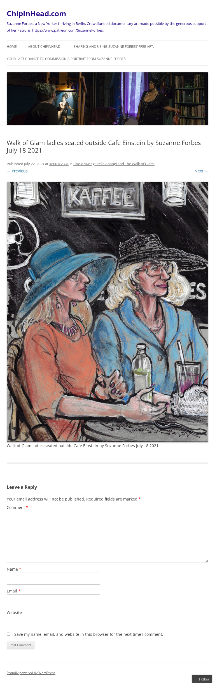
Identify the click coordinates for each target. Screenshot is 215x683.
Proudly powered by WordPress (31, 672)
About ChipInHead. (44, 46)
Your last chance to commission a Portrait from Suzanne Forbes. (67, 58)
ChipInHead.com (36, 13)
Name (14, 569)
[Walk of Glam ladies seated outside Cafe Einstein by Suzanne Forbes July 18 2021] (107, 312)
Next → (201, 171)
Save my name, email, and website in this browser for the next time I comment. (88, 634)
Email (13, 591)
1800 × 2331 (59, 163)
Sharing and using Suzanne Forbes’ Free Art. (114, 46)
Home (12, 46)
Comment (17, 507)
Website (14, 612)
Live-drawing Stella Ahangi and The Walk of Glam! (114, 163)
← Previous (17, 171)
